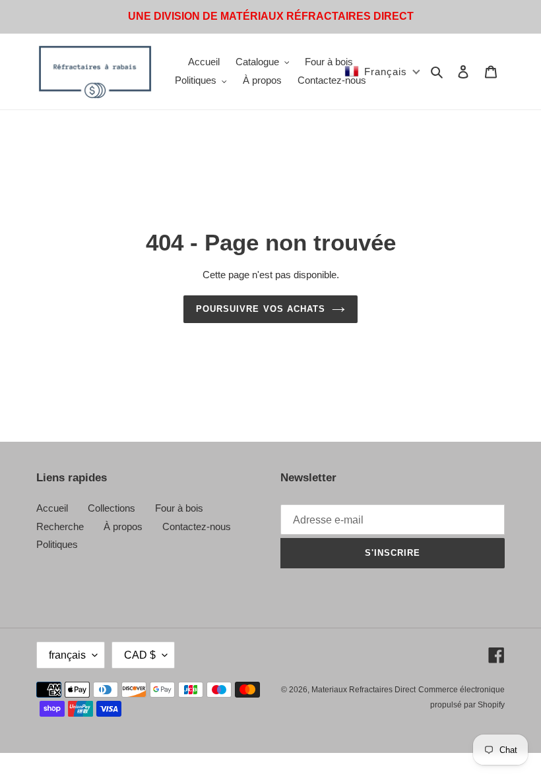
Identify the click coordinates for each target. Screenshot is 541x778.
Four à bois (179, 508)
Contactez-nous (196, 526)
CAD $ (140, 655)
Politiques (57, 544)
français (67, 655)
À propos (123, 526)
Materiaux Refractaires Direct (363, 689)
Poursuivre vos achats (260, 309)
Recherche (60, 526)
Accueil (52, 508)
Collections (111, 508)
